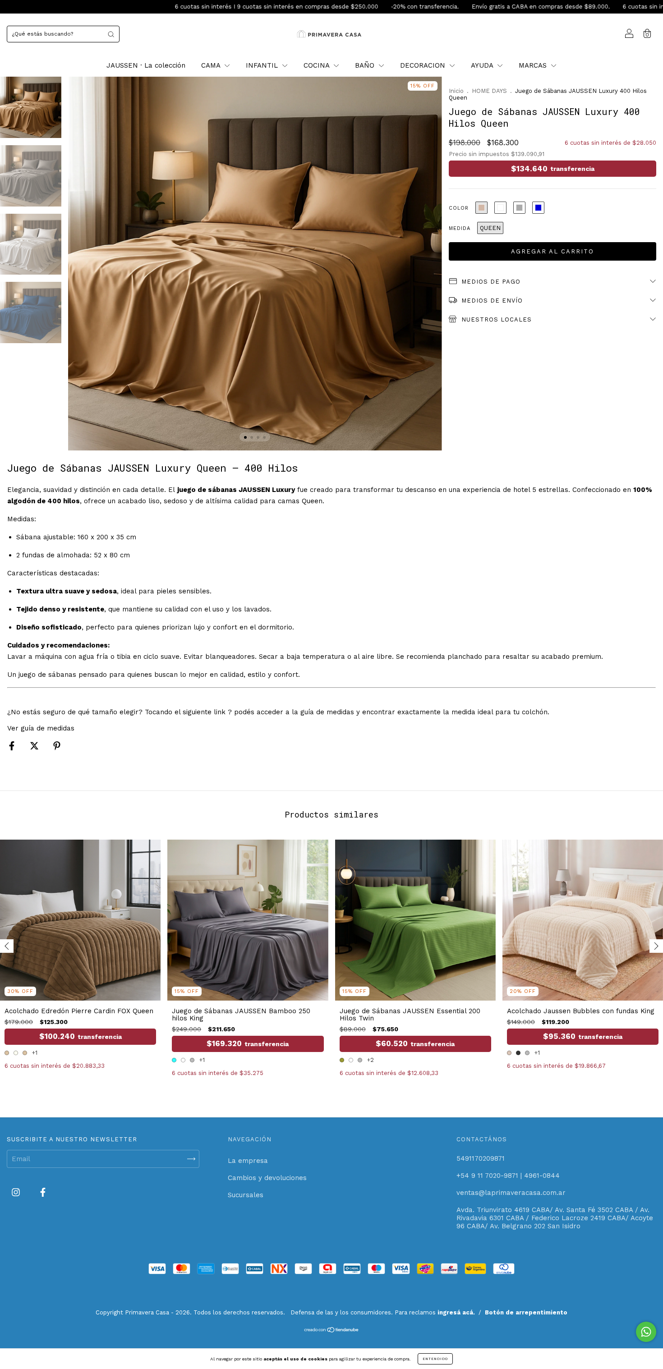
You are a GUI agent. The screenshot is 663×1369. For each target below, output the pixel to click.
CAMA (211, 65)
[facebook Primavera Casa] (43, 1192)
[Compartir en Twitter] (35, 746)
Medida (459, 228)
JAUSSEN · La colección (145, 65)
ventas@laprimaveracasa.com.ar (511, 1193)
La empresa (248, 1161)
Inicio (456, 90)
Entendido (435, 1359)
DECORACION (423, 65)
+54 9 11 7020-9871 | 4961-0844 (508, 1175)
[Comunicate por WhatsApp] (646, 1332)
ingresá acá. (456, 1312)
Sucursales (245, 1195)
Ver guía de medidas (40, 728)
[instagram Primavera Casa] (17, 1192)
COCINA (318, 65)
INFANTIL (263, 65)
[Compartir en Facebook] (12, 746)
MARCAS (534, 65)
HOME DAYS (489, 90)
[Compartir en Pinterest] (56, 746)
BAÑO (366, 65)
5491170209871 (480, 1158)
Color (459, 208)
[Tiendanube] (332, 1331)
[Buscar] (111, 34)
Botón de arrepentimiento (526, 1312)
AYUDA (483, 65)
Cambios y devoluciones (267, 1178)
